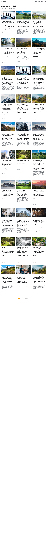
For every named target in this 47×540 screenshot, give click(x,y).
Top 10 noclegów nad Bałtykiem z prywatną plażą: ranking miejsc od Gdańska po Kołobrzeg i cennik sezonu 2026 (22, 193)
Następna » (26, 298)
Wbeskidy (3, 1)
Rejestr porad (37, 1)
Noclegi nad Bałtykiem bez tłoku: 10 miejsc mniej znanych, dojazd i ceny (23, 162)
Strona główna (43, 1)
